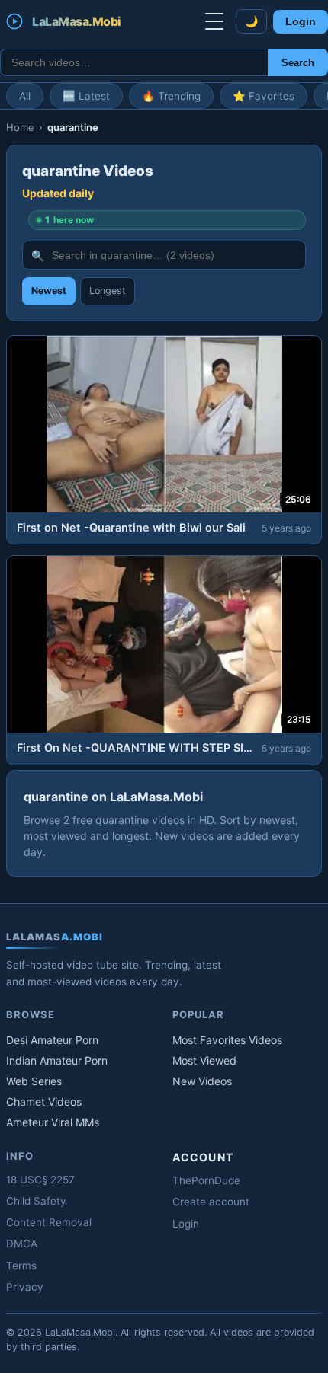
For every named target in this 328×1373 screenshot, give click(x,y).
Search (297, 63)
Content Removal (49, 1222)
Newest (48, 290)
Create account (210, 1202)
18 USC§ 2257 (40, 1179)
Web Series (34, 1080)
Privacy (24, 1287)
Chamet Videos (44, 1101)
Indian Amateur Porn (57, 1060)
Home (20, 127)
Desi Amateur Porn (52, 1039)
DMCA (21, 1243)
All (25, 96)
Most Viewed (204, 1060)
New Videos (202, 1080)
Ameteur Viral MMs (52, 1122)
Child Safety (36, 1201)
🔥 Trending (171, 96)
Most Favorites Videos (227, 1039)
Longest (107, 290)
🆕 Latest (86, 96)
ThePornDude (206, 1180)
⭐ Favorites (263, 96)
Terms (21, 1266)
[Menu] (214, 21)
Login (300, 21)
